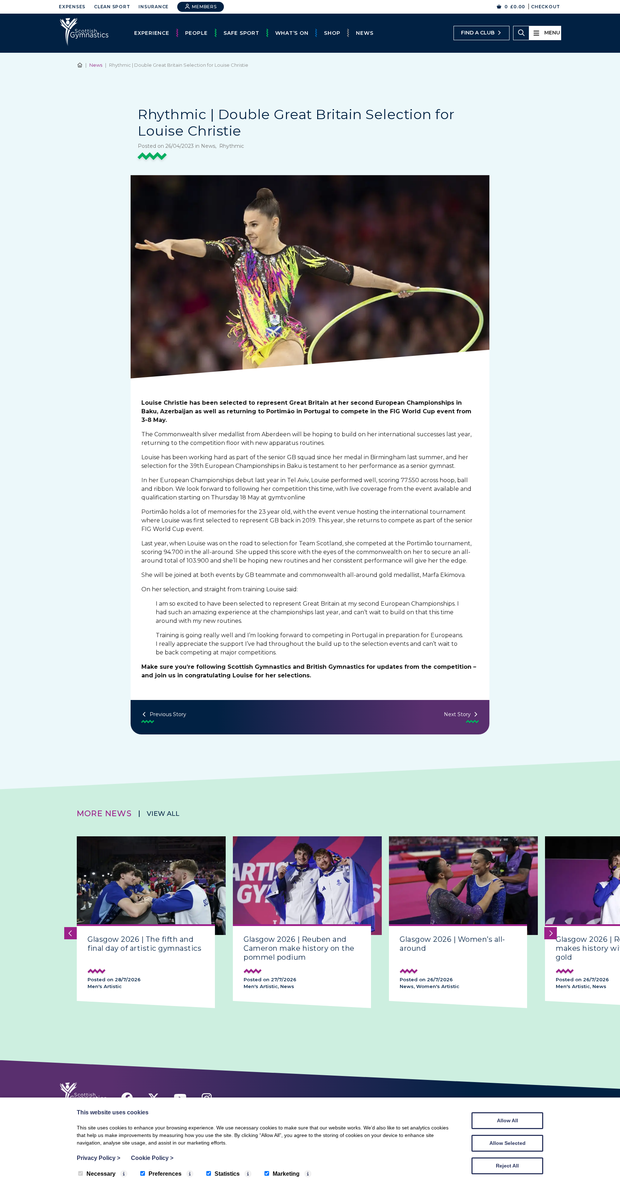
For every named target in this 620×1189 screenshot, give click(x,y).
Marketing (286, 1174)
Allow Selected (507, 1143)
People (196, 33)
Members (204, 6)
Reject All (507, 1166)
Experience (151, 33)
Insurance (153, 6)
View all (163, 813)
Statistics (227, 1174)
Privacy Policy (98, 1158)
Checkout (545, 6)
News (364, 33)
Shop (332, 33)
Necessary (101, 1174)
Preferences (165, 1174)
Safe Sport (241, 33)
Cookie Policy (152, 1158)
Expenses (72, 6)
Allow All (507, 1120)
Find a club (477, 32)
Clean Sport (112, 6)
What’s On (292, 33)
